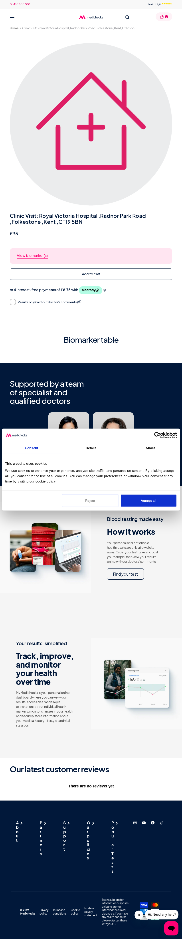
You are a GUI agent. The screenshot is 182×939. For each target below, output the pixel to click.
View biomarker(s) (32, 255)
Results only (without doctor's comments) (48, 302)
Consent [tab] (31, 448)
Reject (90, 500)
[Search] (127, 17)
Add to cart (91, 274)
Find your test (125, 574)
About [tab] (150, 448)
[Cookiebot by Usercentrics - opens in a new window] (157, 435)
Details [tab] (91, 448)
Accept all (148, 500)
